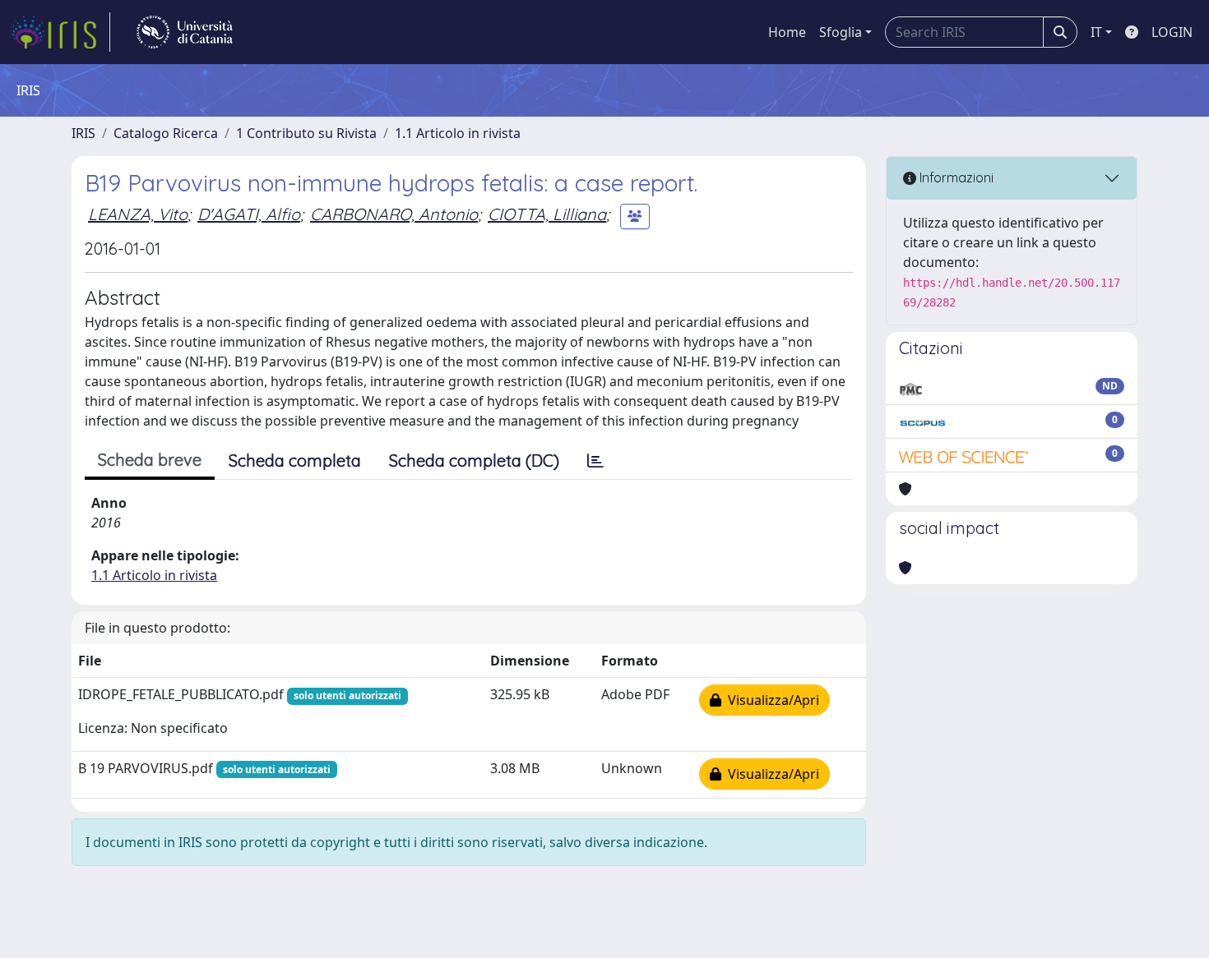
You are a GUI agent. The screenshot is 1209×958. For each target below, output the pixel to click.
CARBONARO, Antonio (394, 214)
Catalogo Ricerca (165, 133)
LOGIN (1172, 32)
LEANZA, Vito (138, 214)
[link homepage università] (184, 32)
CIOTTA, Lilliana (547, 214)
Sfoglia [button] (840, 32)
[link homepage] (60, 32)
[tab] (595, 461)
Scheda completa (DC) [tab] (474, 460)
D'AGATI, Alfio (248, 214)
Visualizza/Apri (770, 700)
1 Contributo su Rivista (306, 133)
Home (787, 32)
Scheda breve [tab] (150, 459)
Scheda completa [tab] (295, 460)
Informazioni (955, 177)
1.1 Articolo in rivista (458, 133)
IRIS (83, 133)
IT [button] (1096, 32)
